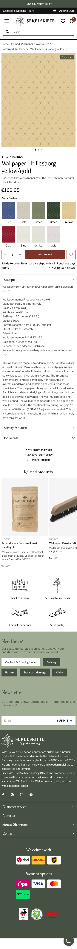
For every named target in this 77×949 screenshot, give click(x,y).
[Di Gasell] (23, 914)
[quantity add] (20, 254)
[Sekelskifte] (38, 741)
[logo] (35, 21)
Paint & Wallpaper (22, 43)
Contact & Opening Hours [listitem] (21, 662)
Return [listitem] (9, 672)
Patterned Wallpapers (14, 49)
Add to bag (45, 254)
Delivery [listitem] (52, 662)
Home (5, 43)
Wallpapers (42, 43)
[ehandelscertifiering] (37, 914)
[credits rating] (52, 914)
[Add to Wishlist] (71, 254)
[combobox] (42, 32)
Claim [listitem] (59, 672)
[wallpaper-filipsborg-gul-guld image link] (38, 100)
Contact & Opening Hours (18, 10)
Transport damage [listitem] (35, 672)
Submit (62, 720)
